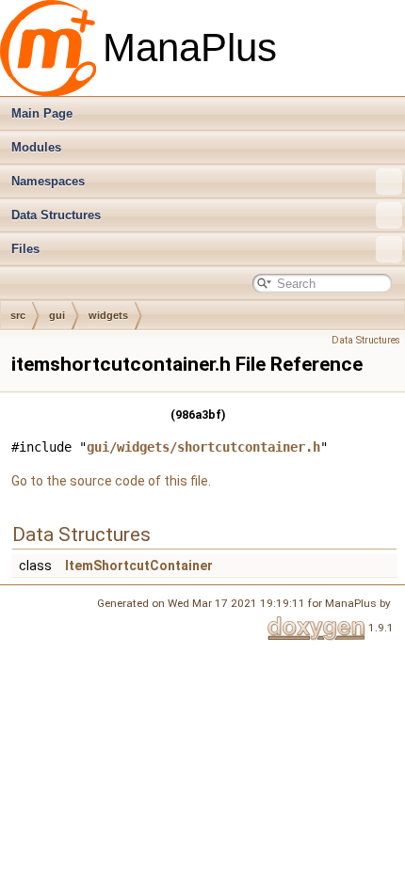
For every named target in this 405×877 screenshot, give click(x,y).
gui (57, 315)
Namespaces (48, 181)
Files (25, 249)
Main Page (42, 113)
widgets (108, 315)
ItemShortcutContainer (139, 565)
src (17, 315)
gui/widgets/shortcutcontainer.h (203, 446)
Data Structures (56, 215)
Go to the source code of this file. (111, 480)
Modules (36, 147)
